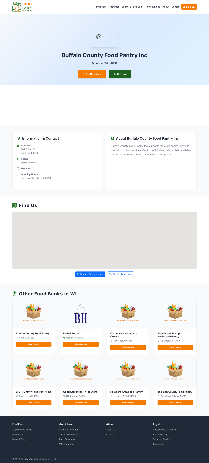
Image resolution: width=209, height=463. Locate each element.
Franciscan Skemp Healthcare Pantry (169, 335)
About (166, 6)
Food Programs (67, 439)
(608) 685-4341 (29, 162)
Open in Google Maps (91, 274)
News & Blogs (152, 6)
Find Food (100, 6)
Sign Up (190, 6)
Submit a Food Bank (132, 6)
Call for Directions (122, 274)
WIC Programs (66, 444)
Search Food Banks (22, 429)
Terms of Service (161, 439)
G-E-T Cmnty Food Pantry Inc (33, 391)
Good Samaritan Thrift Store (80, 391)
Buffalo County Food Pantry (32, 333)
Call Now (122, 74)
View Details (34, 344)
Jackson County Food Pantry (175, 391)
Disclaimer (158, 444)
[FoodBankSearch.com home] (22, 7)
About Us (111, 429)
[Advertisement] (97, 105)
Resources (113, 6)
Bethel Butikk (71, 333)
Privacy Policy (160, 434)
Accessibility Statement (165, 429)
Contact (175, 6)
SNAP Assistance (68, 434)
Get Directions (94, 74)
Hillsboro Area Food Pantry (126, 391)
